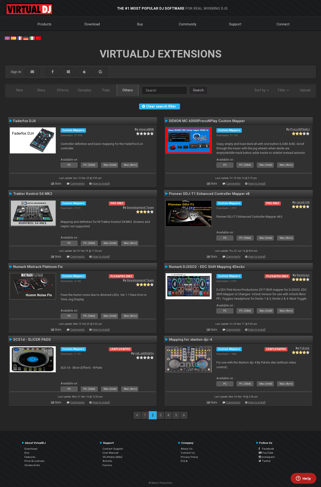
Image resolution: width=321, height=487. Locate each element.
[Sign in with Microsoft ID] (68, 72)
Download (92, 24)
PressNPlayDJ (299, 129)
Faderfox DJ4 (24, 121)
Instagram (268, 457)
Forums (107, 465)
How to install (101, 183)
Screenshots (32, 465)
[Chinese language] (38, 38)
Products (44, 24)
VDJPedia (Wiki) (112, 457)
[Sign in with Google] (100, 72)
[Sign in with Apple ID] (84, 72)
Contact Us (188, 452)
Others (127, 90)
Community (187, 24)
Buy (140, 24)
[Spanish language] (13, 38)
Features (29, 457)
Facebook (267, 448)
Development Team (140, 207)
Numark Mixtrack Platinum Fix (38, 267)
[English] (7, 38)
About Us (186, 448)
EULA (184, 461)
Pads (106, 90)
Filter (282, 90)
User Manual (110, 452)
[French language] (19, 38)
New (19, 90)
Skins (41, 90)
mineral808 (146, 129)
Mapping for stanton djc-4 (190, 339)
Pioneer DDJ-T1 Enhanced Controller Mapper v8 (209, 194)
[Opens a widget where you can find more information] (303, 479)
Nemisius (303, 275)
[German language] (25, 38)
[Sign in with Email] (32, 72)
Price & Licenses (34, 461)
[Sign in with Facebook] (52, 72)
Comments (77, 183)
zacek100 (302, 202)
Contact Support (112, 448)
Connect (283, 24)
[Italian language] (32, 38)
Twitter (266, 461)
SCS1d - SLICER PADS (32, 339)
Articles (107, 461)
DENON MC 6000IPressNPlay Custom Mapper (207, 121)
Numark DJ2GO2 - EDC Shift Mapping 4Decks (207, 267)
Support (235, 24)
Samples (84, 90)
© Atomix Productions (160, 482)
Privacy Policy (189, 457)
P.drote (304, 348)
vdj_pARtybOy (144, 353)
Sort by (260, 90)
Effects (63, 90)
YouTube (267, 452)
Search (198, 90)
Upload (305, 90)
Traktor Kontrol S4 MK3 (32, 194)
